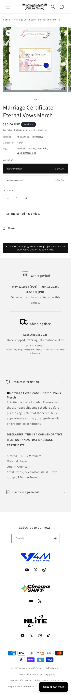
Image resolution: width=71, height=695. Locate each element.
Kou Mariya (38, 136)
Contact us (59, 680)
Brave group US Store (30, 668)
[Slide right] (44, 99)
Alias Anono (23, 136)
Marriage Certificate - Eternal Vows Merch (36, 19)
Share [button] (11, 228)
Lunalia (31, 148)
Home (6, 19)
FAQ (10, 686)
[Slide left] (26, 99)
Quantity (8, 190)
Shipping (20, 130)
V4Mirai (21, 148)
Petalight (42, 148)
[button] (8, 6)
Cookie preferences (25, 686)
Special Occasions (26, 152)
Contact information (20, 680)
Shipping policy (47, 674)
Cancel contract (53, 687)
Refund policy (53, 668)
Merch (20, 142)
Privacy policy (42, 680)
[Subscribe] (55, 538)
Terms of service (27, 674)
